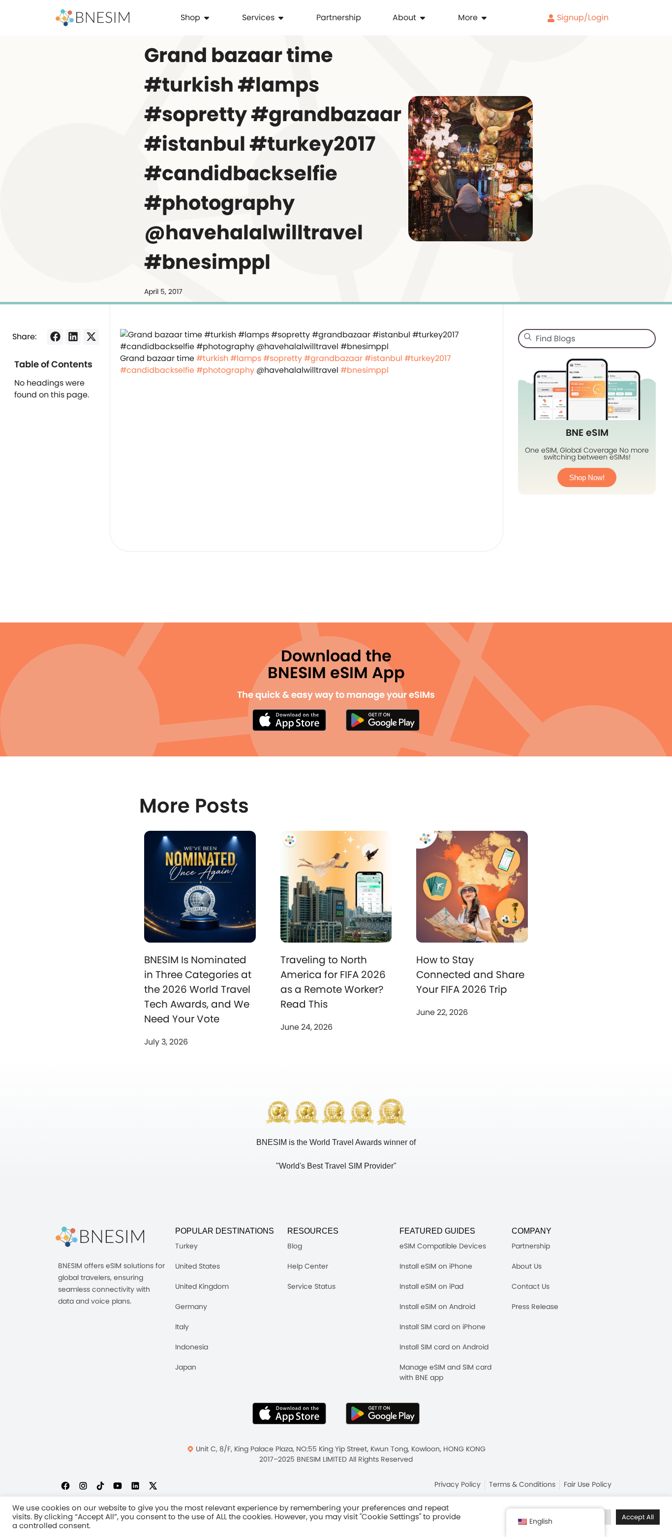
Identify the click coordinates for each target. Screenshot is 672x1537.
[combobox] (587, 338)
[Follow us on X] (153, 1485)
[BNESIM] (100, 1236)
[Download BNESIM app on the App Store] (289, 720)
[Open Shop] (207, 18)
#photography (225, 370)
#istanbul (383, 358)
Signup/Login (582, 17)
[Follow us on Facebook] (65, 1485)
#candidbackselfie (157, 370)
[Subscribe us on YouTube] (117, 1485)
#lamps (245, 358)
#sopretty (282, 358)
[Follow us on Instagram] (83, 1485)
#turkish (212, 358)
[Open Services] (281, 18)
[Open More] (484, 18)
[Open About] (423, 18)
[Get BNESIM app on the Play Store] (383, 720)
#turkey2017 (427, 358)
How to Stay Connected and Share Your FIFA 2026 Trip (470, 974)
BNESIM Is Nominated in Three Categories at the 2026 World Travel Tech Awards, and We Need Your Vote (197, 989)
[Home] (92, 18)
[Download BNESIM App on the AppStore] (289, 1413)
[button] (55, 337)
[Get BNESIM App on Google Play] (383, 1413)
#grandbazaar (333, 358)
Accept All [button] (638, 1517)
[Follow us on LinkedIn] (135, 1485)
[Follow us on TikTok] (100, 1485)
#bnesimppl (364, 370)
